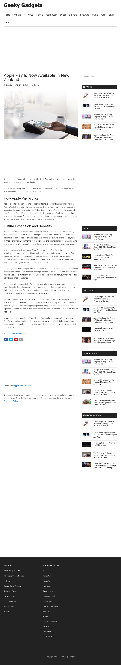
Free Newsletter (9, 596)
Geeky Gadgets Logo (11, 601)
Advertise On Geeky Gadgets (14, 576)
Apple (12, 333)
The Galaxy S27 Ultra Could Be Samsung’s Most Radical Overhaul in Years (104, 392)
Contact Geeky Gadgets (12, 586)
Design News (47, 601)
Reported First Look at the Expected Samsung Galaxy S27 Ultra (103, 127)
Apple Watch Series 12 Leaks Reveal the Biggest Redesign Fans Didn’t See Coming (104, 465)
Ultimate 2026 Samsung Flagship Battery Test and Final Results (103, 117)
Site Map (7, 611)
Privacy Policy (9, 606)
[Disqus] (41, 442)
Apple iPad (47, 576)
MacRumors (20, 333)
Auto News (47, 586)
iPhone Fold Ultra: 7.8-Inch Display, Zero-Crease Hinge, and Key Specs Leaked (104, 340)
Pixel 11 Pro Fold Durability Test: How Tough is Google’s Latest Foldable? (104, 402)
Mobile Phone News (50, 622)
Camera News (48, 591)
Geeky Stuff (47, 611)
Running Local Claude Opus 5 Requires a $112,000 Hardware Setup (104, 257)
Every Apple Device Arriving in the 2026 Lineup (105, 329)
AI (43, 571)
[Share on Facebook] (6, 340)
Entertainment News (50, 606)
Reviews (46, 627)
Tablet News (47, 637)
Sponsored (47, 632)
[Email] (21, 340)
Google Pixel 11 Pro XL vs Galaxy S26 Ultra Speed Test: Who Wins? (104, 247)
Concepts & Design (49, 596)
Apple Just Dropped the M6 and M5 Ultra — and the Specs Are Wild (105, 106)
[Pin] (16, 340)
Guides (45, 616)
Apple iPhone (25, 386)
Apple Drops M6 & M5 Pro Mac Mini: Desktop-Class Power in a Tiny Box (103, 95)
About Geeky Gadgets (12, 571)
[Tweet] (11, 340)
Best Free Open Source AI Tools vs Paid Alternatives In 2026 (104, 278)
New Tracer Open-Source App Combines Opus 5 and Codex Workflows (105, 267)
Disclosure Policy (11, 401)
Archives (7, 581)
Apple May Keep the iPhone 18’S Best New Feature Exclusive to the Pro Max (104, 137)
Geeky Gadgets (23, 5)
